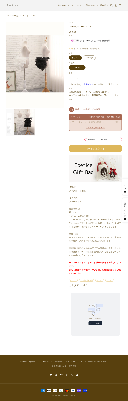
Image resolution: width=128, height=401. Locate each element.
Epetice (71, 22)
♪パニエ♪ (73, 280)
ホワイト (75, 58)
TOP (8, 15)
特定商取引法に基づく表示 (95, 361)
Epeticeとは (34, 361)
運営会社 (72, 366)
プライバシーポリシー (73, 361)
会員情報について (59, 366)
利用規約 (58, 361)
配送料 (71, 49)
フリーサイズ (77, 67)
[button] (111, 5)
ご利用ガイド (88, 84)
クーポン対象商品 (86, 280)
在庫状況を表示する (94, 127)
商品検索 (23, 361)
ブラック (89, 58)
